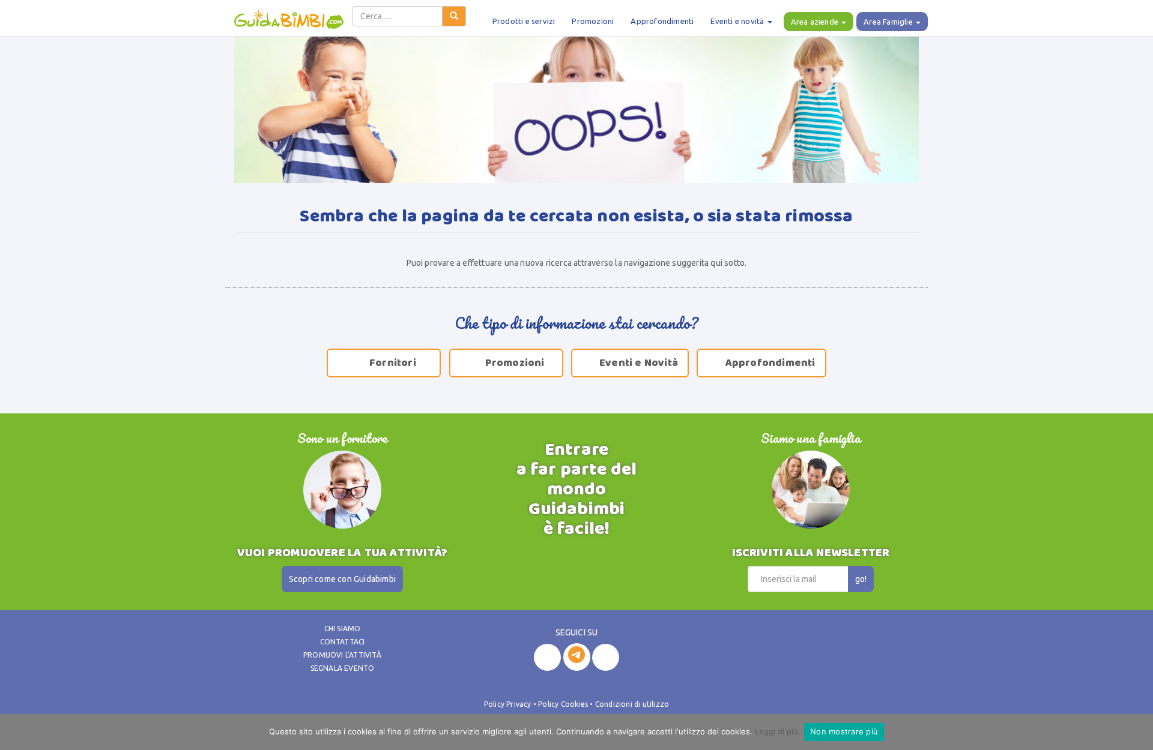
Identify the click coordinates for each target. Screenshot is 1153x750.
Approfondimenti (662, 21)
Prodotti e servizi (523, 21)
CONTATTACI (342, 642)
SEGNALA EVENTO (342, 668)
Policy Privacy (507, 704)
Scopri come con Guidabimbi (342, 579)
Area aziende (816, 21)
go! (861, 579)
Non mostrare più (844, 731)
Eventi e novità (738, 21)
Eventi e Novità (631, 363)
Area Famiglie (889, 21)
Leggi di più (776, 731)
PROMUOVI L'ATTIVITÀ (342, 655)
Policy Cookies (563, 704)
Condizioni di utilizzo (632, 704)
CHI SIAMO (342, 628)
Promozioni (593, 21)
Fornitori (385, 363)
